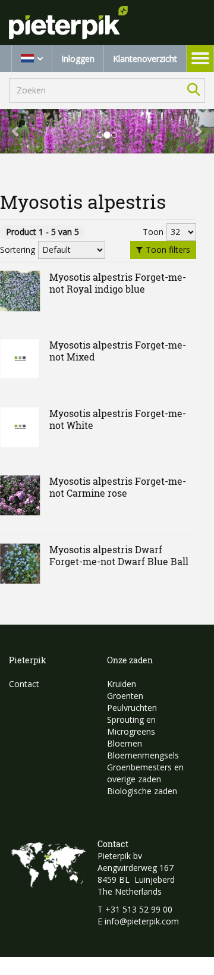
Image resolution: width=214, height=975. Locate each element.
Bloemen (124, 743)
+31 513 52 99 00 (138, 909)
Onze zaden (130, 660)
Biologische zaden (142, 791)
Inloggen (78, 58)
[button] (16, 131)
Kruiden (121, 683)
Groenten (125, 695)
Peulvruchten (132, 707)
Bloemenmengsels (143, 755)
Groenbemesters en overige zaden (145, 773)
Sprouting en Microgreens (131, 725)
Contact (24, 683)
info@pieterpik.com (142, 921)
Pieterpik (27, 660)
